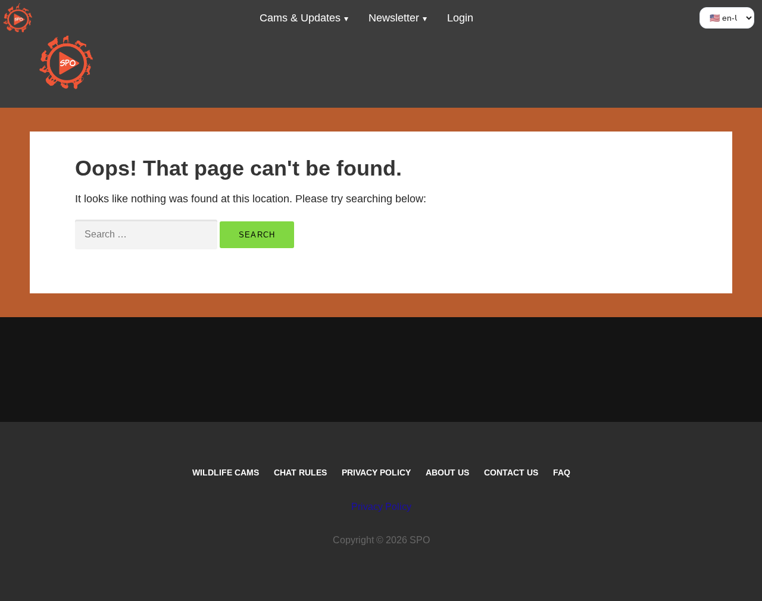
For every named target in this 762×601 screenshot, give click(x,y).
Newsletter (393, 18)
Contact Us (511, 472)
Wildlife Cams (225, 472)
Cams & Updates (300, 18)
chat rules (300, 472)
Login (460, 18)
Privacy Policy (376, 472)
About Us (447, 472)
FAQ (561, 472)
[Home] (18, 18)
